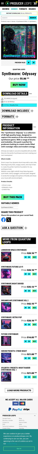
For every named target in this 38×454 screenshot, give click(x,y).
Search (33, 18)
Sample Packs (7, 418)
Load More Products (19, 390)
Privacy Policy (23, 426)
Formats (23, 9)
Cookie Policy (11, 444)
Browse (5, 9)
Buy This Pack (12, 197)
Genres (14, 9)
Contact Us (6, 422)
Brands (32, 9)
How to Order (23, 422)
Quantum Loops (19, 69)
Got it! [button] (19, 448)
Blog (20, 418)
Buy (34, 257)
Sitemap (21, 428)
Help (20, 424)
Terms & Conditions (8, 426)
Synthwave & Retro (7, 207)
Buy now (19, 84)
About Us (21, 420)
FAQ (4, 424)
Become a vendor (8, 420)
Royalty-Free (14, 105)
